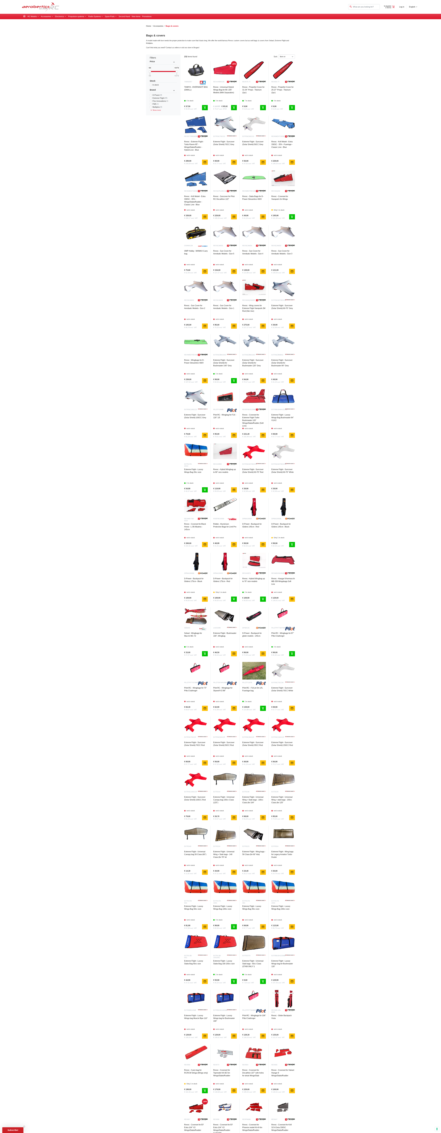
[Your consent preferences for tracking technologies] (437, 1129)
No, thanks (220, 589)
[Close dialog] (262, 541)
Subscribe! (220, 581)
